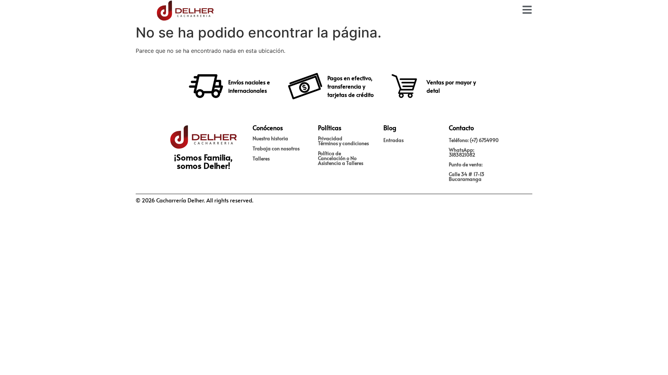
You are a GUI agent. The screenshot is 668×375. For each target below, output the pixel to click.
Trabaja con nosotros (276, 148)
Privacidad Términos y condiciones (343, 141)
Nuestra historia (270, 138)
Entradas (393, 140)
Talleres (261, 158)
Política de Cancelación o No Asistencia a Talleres (340, 158)
